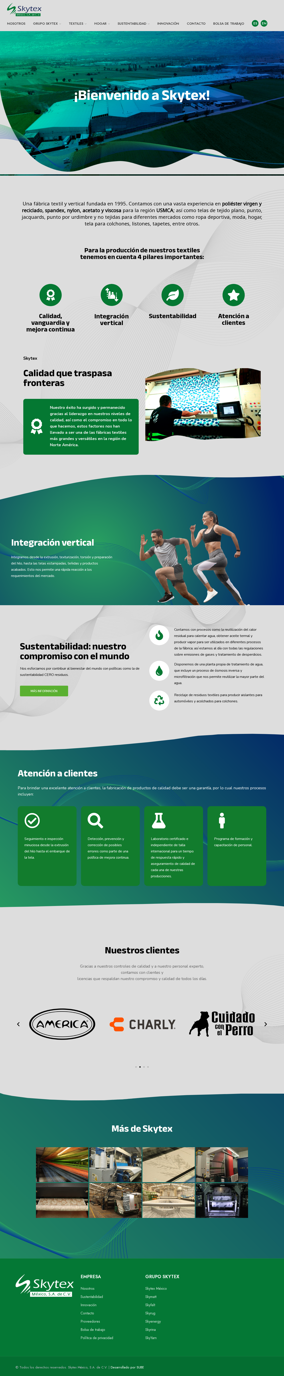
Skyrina (150, 1329)
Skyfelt (150, 1305)
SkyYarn (151, 1337)
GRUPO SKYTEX (45, 23)
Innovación (89, 1305)
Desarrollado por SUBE (127, 1367)
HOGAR (100, 23)
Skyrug (150, 1313)
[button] (18, 1024)
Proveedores (90, 1321)
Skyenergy (153, 1321)
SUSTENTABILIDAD (132, 23)
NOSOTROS (16, 23)
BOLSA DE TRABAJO (228, 23)
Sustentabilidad (92, 1296)
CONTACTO (196, 23)
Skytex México (156, 1288)
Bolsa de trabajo (93, 1329)
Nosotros (88, 1288)
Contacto (87, 1313)
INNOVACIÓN (168, 23)
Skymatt (150, 1296)
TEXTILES (76, 23)
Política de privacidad (97, 1337)
